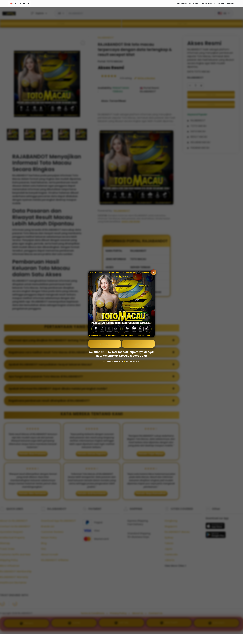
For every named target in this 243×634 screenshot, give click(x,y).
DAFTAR (104, 343)
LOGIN (138, 343)
